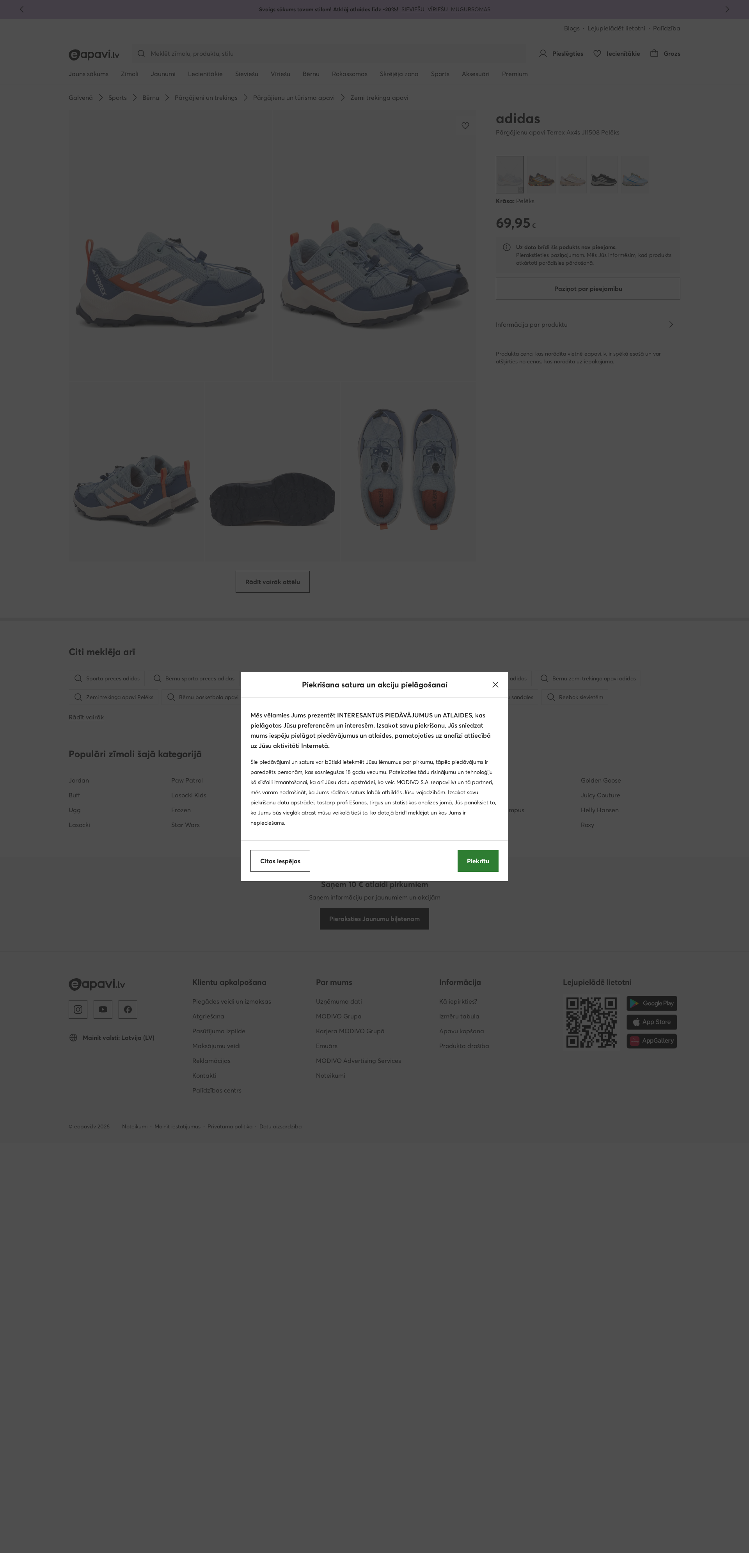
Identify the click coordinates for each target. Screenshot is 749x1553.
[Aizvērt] (495, 684)
